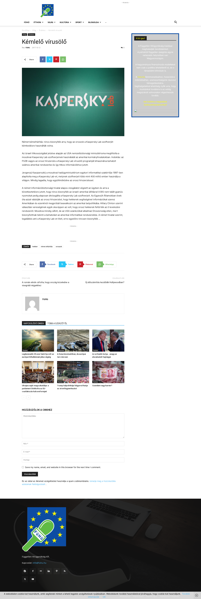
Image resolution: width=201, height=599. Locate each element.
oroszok (59, 246)
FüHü (26, 22)
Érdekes (42, 30)
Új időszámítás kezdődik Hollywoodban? (104, 282)
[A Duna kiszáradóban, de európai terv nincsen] (73, 340)
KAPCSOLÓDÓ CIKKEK (34, 323)
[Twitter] (49, 59)
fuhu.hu (141, 77)
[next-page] (28, 397)
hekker (35, 246)
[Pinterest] (56, 59)
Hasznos (61, 350)
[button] (175, 22)
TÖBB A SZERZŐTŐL (57, 323)
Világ (50, 22)
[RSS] (65, 571)
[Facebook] (43, 59)
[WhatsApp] (63, 59)
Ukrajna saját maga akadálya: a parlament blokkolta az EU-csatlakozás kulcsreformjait (35, 388)
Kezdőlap (25, 30)
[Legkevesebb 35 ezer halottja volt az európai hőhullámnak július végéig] (38, 340)
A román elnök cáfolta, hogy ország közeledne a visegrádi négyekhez (45, 284)
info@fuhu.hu (39, 562)
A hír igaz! (140, 38)
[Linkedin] (49, 571)
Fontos (25, 350)
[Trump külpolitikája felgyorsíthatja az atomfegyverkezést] (73, 372)
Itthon (37, 22)
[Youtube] (33, 579)
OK (104, 597)
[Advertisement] (125, 10)
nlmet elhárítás (47, 246)
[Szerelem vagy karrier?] (108, 372)
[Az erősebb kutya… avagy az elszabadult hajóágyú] (108, 340)
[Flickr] (41, 571)
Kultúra (64, 22)
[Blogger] (25, 571)
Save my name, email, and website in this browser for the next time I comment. (63, 467)
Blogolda (93, 22)
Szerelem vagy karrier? (102, 385)
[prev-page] (24, 397)
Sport (78, 22)
